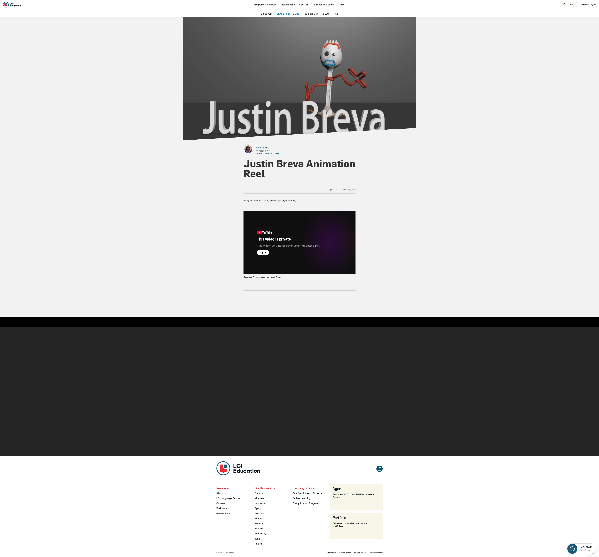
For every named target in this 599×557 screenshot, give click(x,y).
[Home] (238, 474)
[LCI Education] (12, 4)
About (342, 4)
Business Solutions (324, 4)
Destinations (288, 4)
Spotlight (304, 4)
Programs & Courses (264, 4)
